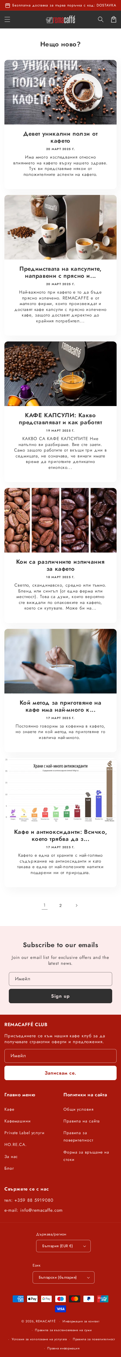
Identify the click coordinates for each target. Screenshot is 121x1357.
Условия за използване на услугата (39, 1339)
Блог (9, 1168)
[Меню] (7, 19)
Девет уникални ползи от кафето (60, 137)
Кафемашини (17, 1121)
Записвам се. (60, 1073)
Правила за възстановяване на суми (63, 1330)
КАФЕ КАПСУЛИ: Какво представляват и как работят (60, 419)
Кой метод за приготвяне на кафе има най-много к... (61, 706)
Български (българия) (58, 1277)
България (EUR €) (57, 1246)
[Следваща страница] (76, 905)
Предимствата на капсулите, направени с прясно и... (60, 272)
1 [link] (44, 905)
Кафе (9, 1109)
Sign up (60, 996)
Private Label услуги (24, 1133)
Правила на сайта (81, 1121)
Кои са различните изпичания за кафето (60, 565)
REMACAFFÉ (46, 1321)
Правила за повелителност (94, 1339)
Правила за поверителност (78, 1136)
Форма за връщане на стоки (86, 1155)
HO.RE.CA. (15, 1144)
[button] (100, 19)
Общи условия (78, 1109)
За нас (11, 1156)
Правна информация (63, 1348)
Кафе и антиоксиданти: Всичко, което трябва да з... (60, 836)
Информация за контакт (81, 1321)
